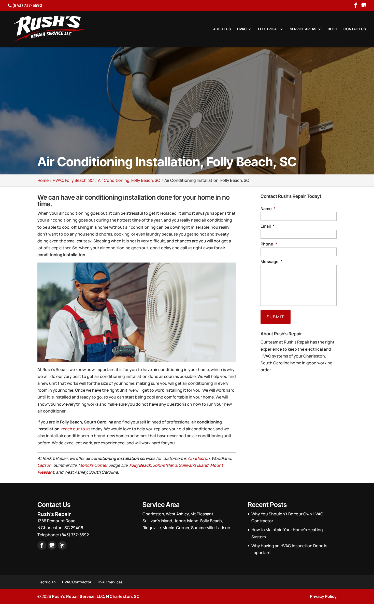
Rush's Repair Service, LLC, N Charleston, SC (96, 596)
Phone (269, 244)
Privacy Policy (323, 596)
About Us (222, 29)
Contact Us (354, 29)
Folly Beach (140, 465)
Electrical (268, 29)
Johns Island (165, 465)
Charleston (199, 458)
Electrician (46, 582)
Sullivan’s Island (193, 465)
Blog (332, 29)
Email (268, 226)
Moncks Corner (92, 465)
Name (268, 208)
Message (271, 261)
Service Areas (303, 29)
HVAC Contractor (76, 582)
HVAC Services (110, 582)
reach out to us (75, 429)
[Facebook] (355, 5)
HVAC (242, 29)
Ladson (44, 465)
